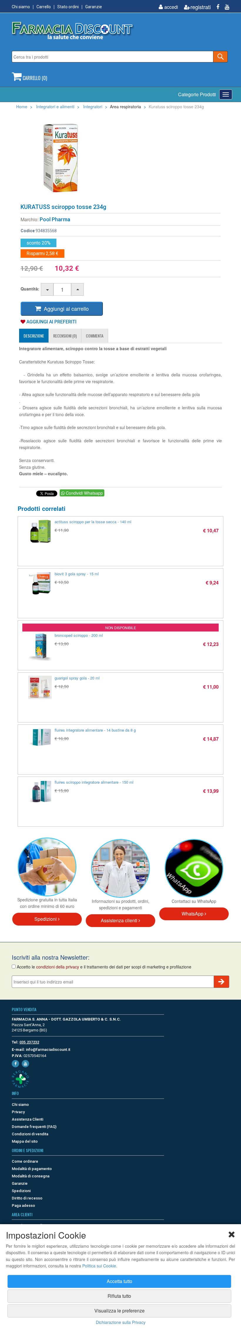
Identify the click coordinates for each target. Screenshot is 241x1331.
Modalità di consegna (30, 1176)
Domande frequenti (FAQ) (34, 1126)
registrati (200, 7)
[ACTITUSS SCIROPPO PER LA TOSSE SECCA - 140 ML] (40, 531)
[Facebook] (215, 7)
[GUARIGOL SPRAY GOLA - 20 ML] (40, 687)
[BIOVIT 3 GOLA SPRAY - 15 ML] (40, 583)
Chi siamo (21, 6)
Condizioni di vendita (30, 1134)
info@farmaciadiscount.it (48, 1049)
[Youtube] (224, 7)
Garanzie (93, 6)
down (47, 289)
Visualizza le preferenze (119, 1310)
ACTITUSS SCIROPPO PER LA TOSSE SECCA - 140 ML (93, 521)
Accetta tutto (119, 1281)
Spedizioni (46, 918)
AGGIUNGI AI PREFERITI (50, 322)
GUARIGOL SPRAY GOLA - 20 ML (77, 678)
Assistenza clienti (119, 920)
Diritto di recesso (27, 1198)
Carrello (43, 6)
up (77, 289)
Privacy (18, 1112)
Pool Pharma (55, 219)
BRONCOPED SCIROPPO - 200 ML (79, 635)
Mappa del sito (25, 1141)
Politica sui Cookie (99, 1266)
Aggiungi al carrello (65, 308)
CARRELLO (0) (34, 78)
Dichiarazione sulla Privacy (120, 1322)
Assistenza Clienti (27, 1119)
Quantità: (30, 289)
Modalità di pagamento (32, 1169)
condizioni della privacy (57, 967)
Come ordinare (25, 1161)
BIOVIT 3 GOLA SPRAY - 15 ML (77, 573)
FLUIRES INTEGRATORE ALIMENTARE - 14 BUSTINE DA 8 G (95, 730)
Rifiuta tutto (119, 1295)
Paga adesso (23, 1205)
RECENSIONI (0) (65, 336)
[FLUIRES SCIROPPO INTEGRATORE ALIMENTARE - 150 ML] (40, 791)
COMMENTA (94, 336)
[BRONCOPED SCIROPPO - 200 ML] (40, 647)
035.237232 (29, 1042)
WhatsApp (193, 913)
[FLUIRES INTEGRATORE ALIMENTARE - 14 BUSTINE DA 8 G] (40, 737)
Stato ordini (68, 6)
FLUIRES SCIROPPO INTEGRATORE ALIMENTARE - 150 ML (94, 782)
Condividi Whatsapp (84, 493)
